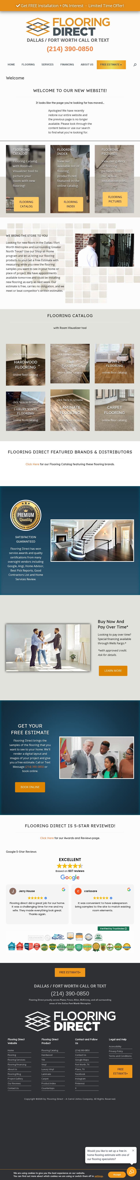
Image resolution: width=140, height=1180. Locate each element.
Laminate (46, 1074)
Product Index (48, 1083)
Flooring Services (16, 1059)
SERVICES (47, 65)
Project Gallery (15, 1078)
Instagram (80, 1078)
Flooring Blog (14, 1074)
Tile (43, 1059)
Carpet (44, 1078)
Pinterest (80, 1083)
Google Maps (82, 1059)
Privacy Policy (116, 1051)
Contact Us (13, 1088)
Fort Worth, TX (82, 1064)
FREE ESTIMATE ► (111, 65)
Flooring (12, 1054)
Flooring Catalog (49, 1050)
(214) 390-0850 (70, 48)
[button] (135, 64)
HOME (11, 65)
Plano (63, 999)
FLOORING (28, 65)
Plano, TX (80, 1069)
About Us (12, 1069)
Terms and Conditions (120, 1055)
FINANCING (67, 65)
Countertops (47, 1088)
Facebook (80, 1074)
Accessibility (115, 1046)
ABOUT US (87, 65)
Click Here (32, 464)
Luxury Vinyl (47, 1069)
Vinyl (43, 1064)
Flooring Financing (17, 1064)
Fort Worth (74, 1003)
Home (11, 1050)
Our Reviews (14, 1083)
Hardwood (46, 1054)
